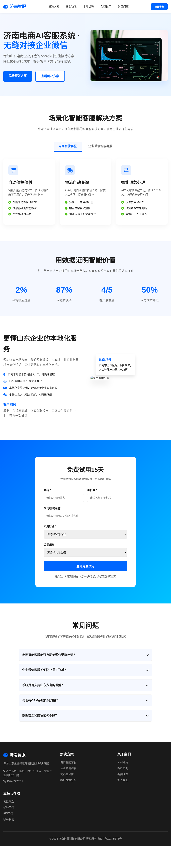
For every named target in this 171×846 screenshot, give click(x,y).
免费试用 (106, 6)
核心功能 (71, 6)
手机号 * (92, 490)
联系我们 (8, 819)
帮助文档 (8, 807)
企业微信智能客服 (100, 146)
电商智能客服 (68, 146)
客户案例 (122, 768)
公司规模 (49, 544)
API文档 (8, 813)
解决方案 (53, 6)
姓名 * (47, 490)
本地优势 (88, 6)
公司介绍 (122, 762)
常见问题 (123, 6)
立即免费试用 (85, 566)
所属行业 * (50, 526)
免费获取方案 (18, 76)
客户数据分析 (68, 780)
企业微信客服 (68, 768)
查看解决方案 (50, 76)
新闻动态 (122, 774)
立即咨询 (159, 7)
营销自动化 (67, 774)
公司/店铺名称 (52, 508)
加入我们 (122, 780)
